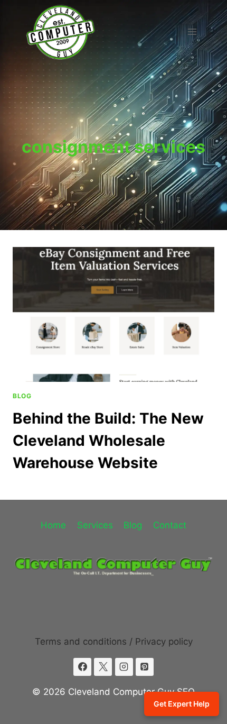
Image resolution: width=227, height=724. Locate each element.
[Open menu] (192, 31)
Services (95, 525)
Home (53, 525)
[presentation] (113, 314)
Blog (22, 396)
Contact (169, 525)
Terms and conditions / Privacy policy (114, 641)
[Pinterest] (145, 667)
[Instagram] (124, 667)
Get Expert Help (182, 703)
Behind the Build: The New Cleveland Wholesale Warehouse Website (108, 440)
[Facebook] (82, 667)
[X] (103, 667)
